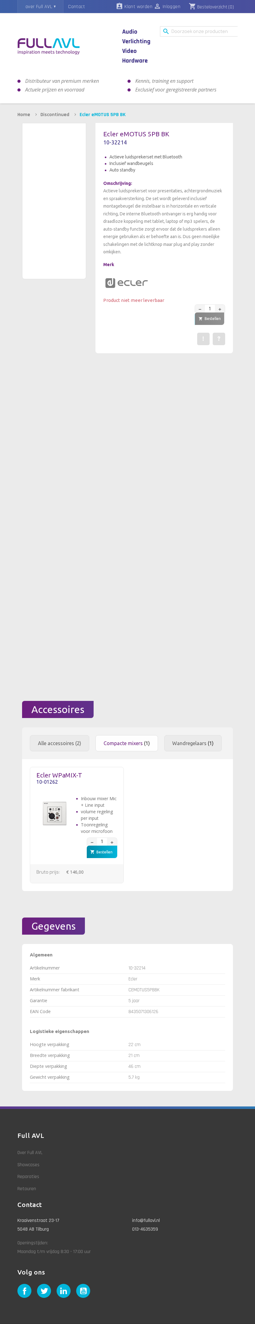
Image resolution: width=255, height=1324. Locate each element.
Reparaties (28, 1176)
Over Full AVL (30, 1152)
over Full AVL (39, 6)
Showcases (28, 1165)
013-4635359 (145, 1229)
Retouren (26, 1188)
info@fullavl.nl (146, 1220)
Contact (76, 6)
